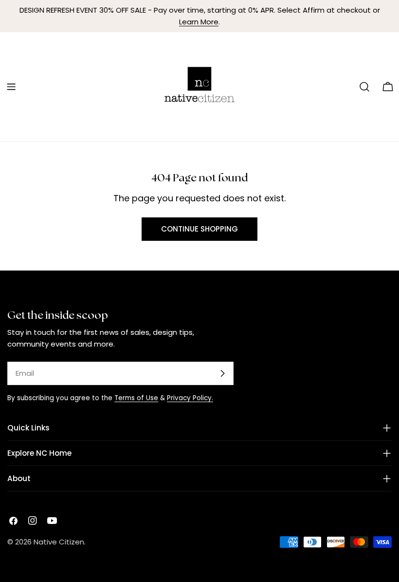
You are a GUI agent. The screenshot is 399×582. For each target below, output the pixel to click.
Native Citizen (59, 542)
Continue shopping (199, 229)
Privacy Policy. (190, 398)
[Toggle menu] (11, 87)
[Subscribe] (222, 373)
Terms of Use (136, 398)
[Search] (364, 87)
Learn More (198, 22)
